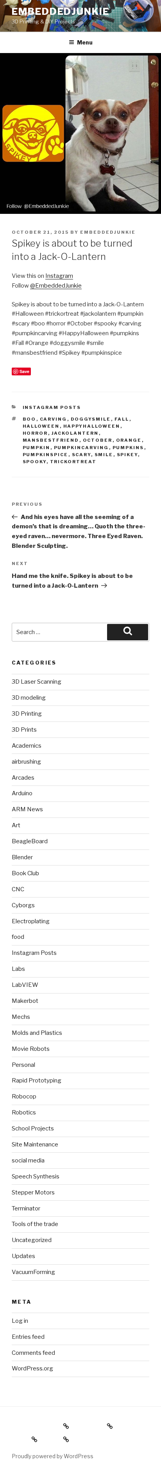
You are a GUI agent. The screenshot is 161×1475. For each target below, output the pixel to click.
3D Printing (27, 713)
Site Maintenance (35, 1144)
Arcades (23, 777)
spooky (35, 461)
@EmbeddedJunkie (56, 285)
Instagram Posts (52, 407)
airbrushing (26, 761)
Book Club (25, 873)
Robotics (24, 1112)
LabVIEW (25, 984)
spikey (127, 454)
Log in (20, 1320)
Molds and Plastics (37, 1032)
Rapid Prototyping (36, 1080)
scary (81, 454)
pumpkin (36, 447)
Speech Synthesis (35, 1176)
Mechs (21, 1016)
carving (53, 419)
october (98, 440)
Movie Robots (31, 1048)
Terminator (26, 1208)
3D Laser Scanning (36, 681)
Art (16, 825)
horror (35, 433)
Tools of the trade (35, 1224)
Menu (85, 42)
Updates (23, 1256)
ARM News (27, 809)
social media (28, 1160)
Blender (22, 857)
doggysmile (91, 419)
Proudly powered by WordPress (52, 1456)
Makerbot (25, 1000)
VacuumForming (33, 1272)
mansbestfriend (51, 440)
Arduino (22, 793)
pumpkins (128, 447)
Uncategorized (32, 1240)
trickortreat (73, 461)
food (18, 936)
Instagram (59, 275)
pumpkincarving (81, 447)
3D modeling (29, 697)
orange (129, 440)
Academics (26, 745)
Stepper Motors (33, 1192)
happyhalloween (91, 426)
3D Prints (24, 729)
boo (29, 419)
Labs (18, 968)
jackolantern (75, 433)
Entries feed (28, 1336)
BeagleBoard (30, 841)
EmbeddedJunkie (60, 11)
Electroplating (31, 921)
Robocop (24, 1096)
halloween (41, 426)
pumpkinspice (45, 454)
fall (121, 419)
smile (104, 454)
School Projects (33, 1128)
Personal (23, 1064)
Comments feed (33, 1352)
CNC (18, 889)
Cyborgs (23, 905)
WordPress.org (32, 1368)
